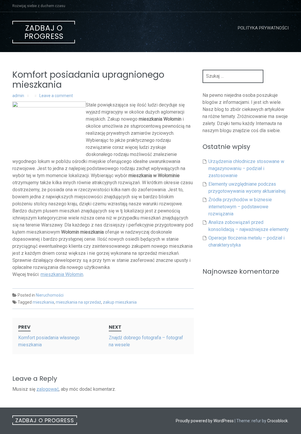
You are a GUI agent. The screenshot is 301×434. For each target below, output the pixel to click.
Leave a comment (56, 95)
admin (18, 95)
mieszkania (43, 302)
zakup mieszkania (120, 302)
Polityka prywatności (263, 28)
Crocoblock (277, 420)
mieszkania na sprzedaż (78, 302)
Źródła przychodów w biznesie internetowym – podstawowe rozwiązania (240, 207)
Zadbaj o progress (43, 32)
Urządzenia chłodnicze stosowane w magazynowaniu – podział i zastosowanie (246, 168)
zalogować (47, 389)
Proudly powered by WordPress (205, 420)
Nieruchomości (49, 295)
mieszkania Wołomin (62, 274)
